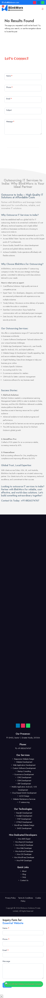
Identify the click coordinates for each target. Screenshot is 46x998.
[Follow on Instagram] (34, 2)
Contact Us (24, 880)
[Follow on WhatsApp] (42, 2)
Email (6, 950)
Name (6, 928)
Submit (23, 144)
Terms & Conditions (25, 898)
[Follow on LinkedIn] (38, 2)
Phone (6, 939)
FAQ (24, 877)
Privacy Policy (10, 898)
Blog (24, 874)
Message (6, 961)
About (23, 871)
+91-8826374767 (30, 500)
